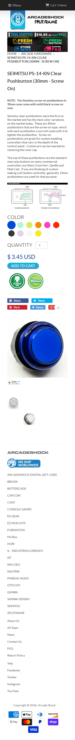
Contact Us (14, 641)
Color (15, 217)
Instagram (13, 684)
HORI (11, 544)
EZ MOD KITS (16, 523)
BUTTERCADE (16, 488)
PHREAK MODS (18, 578)
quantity (19, 245)
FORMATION (16, 530)
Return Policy (16, 655)
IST (9, 557)
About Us (13, 621)
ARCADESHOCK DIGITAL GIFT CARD (32, 474)
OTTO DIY (13, 585)
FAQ (10, 648)
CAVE (11, 502)
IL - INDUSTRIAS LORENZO (25, 550)
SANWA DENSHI (18, 599)
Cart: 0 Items (58, 5)
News (11, 634)
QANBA (12, 592)
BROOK (12, 481)
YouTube (13, 691)
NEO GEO (13, 564)
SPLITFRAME (16, 613)
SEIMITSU (13, 606)
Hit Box (12, 537)
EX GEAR (13, 516)
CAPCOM (13, 495)
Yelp (10, 663)
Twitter (12, 677)
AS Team (12, 627)
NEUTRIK (13, 571)
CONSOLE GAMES (19, 509)
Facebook (13, 670)
